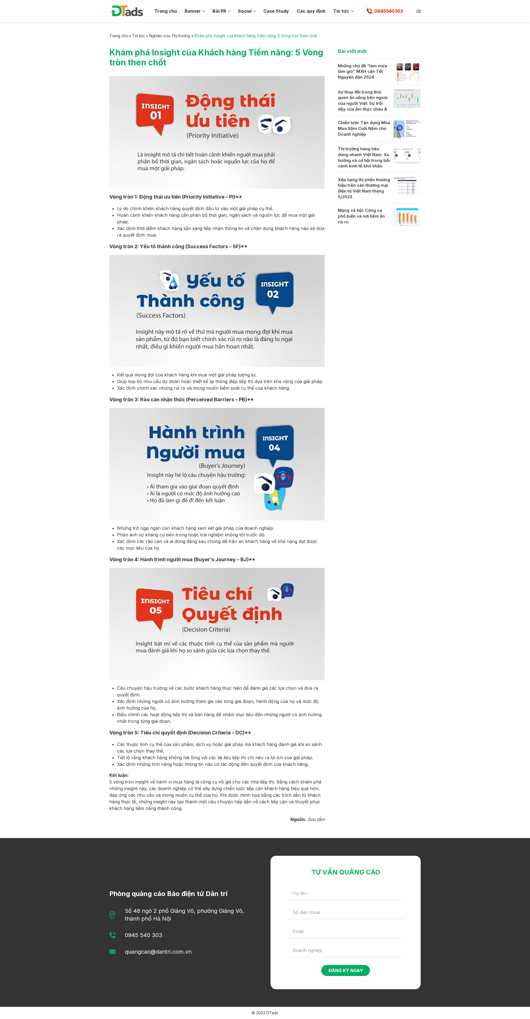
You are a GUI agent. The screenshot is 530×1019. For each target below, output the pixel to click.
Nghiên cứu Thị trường (169, 35)
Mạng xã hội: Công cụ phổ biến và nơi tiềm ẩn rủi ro (361, 216)
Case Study (276, 11)
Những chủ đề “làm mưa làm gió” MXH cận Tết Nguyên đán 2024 (362, 71)
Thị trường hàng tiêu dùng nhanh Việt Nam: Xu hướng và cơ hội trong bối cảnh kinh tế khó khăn (364, 157)
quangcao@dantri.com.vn (158, 951)
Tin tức (341, 11)
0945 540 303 (143, 935)
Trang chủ (165, 11)
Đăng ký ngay (345, 970)
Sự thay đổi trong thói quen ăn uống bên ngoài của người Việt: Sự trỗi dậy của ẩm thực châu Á (363, 100)
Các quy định (311, 11)
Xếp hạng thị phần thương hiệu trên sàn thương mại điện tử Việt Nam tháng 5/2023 (364, 188)
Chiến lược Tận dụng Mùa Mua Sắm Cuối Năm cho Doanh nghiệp (364, 128)
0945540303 (388, 11)
